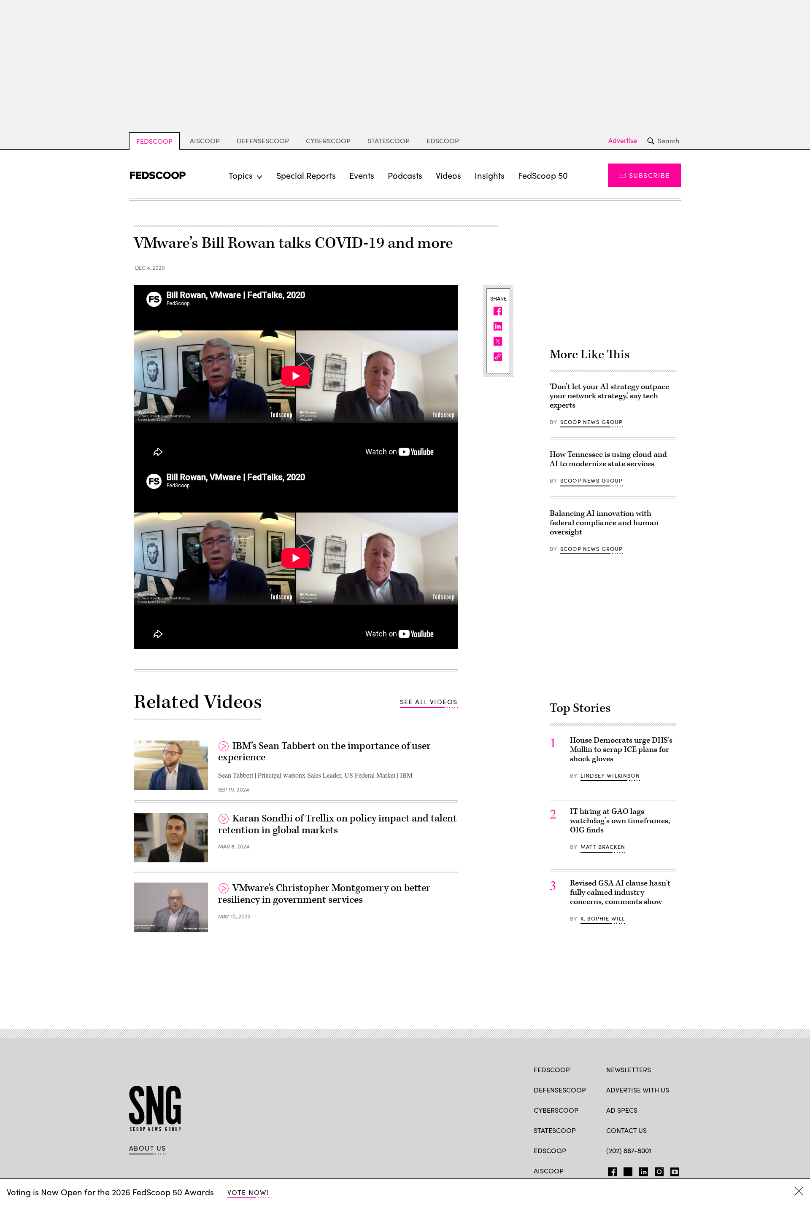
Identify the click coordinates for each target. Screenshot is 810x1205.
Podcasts (405, 175)
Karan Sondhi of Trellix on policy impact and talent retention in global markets (337, 824)
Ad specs (621, 1110)
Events (361, 175)
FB (610, 1170)
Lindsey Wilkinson (610, 775)
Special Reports (306, 175)
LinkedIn (643, 1170)
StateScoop (388, 140)
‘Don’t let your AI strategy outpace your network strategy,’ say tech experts (609, 396)
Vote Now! (248, 1192)
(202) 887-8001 (628, 1150)
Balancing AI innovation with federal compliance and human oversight (604, 522)
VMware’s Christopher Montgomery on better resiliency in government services (324, 894)
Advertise (622, 140)
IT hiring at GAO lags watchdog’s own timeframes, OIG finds (620, 820)
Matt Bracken (602, 847)
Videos (448, 175)
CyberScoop (328, 140)
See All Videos (429, 701)
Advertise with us (637, 1089)
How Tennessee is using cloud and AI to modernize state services (608, 459)
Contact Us (626, 1130)
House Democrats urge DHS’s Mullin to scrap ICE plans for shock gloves (621, 749)
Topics (241, 175)
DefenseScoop (263, 140)
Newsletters (628, 1069)
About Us (147, 1148)
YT (673, 1170)
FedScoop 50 (543, 175)
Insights (490, 175)
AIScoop (205, 140)
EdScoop (443, 140)
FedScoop (154, 141)
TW (627, 1170)
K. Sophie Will (602, 918)
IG (656, 1170)
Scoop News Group (591, 422)
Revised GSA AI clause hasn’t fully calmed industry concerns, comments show (620, 892)
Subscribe (649, 175)
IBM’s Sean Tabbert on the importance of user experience (324, 752)
